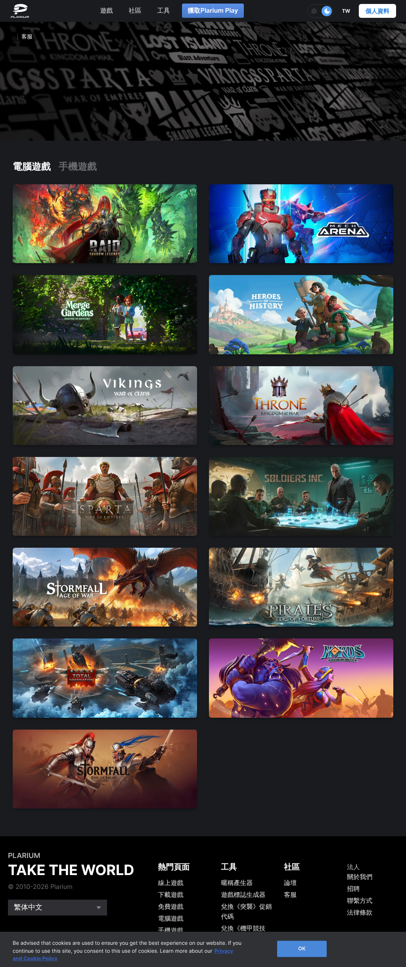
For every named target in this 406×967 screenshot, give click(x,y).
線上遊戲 (171, 883)
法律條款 (359, 912)
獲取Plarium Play (213, 10)
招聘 (353, 888)
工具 (163, 10)
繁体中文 (28, 907)
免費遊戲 (171, 906)
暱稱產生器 (237, 883)
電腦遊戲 (32, 166)
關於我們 (359, 877)
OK (302, 948)
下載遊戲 (171, 894)
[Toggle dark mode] (320, 11)
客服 (290, 894)
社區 (135, 10)
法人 (353, 867)
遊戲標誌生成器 (243, 894)
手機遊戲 (78, 166)
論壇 (290, 883)
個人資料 (377, 11)
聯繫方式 (359, 900)
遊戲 (106, 10)
